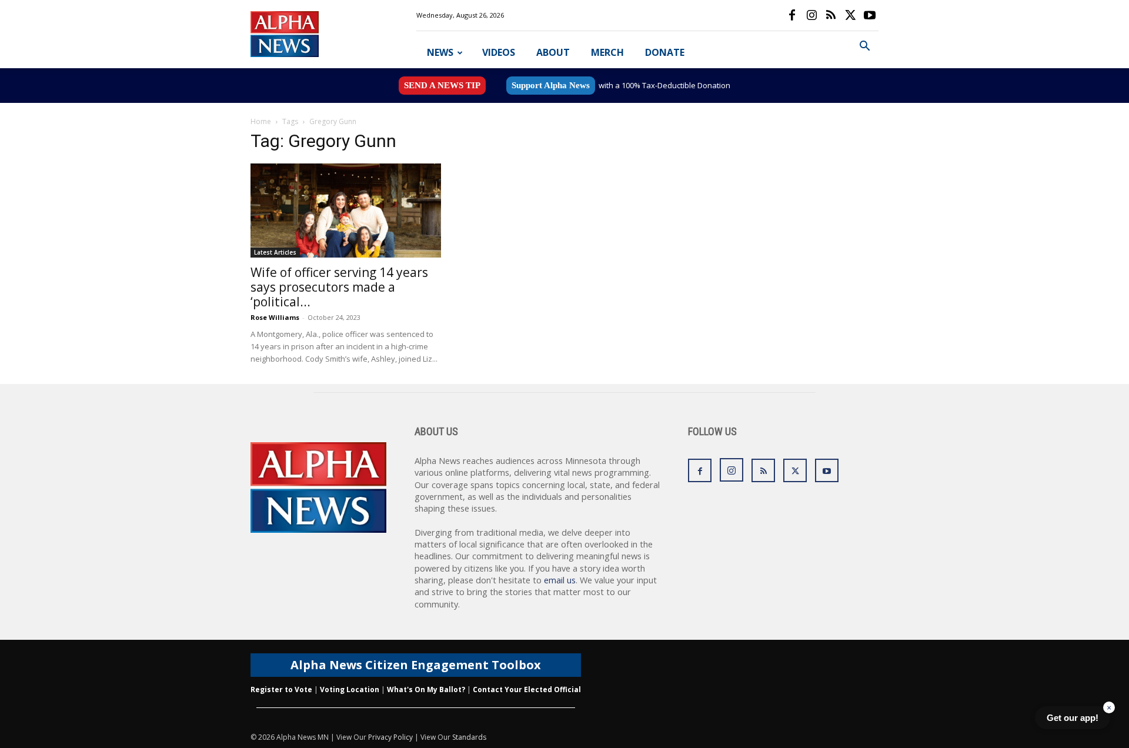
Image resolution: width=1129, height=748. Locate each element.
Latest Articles (275, 252)
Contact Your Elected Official (527, 689)
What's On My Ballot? (426, 689)
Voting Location (349, 689)
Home (260, 121)
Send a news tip (442, 85)
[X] (850, 15)
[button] (864, 47)
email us (560, 580)
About (553, 52)
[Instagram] (811, 15)
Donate (664, 52)
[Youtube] (870, 15)
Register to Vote (281, 689)
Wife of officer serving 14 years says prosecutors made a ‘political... (339, 287)
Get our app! (1072, 718)
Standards (469, 737)
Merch (607, 52)
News (440, 52)
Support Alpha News (551, 85)
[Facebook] (792, 15)
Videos (498, 52)
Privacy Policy (390, 737)
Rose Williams (274, 317)
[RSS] (831, 15)
